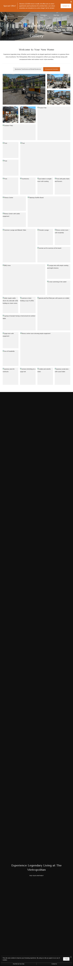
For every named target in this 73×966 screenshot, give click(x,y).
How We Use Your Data (18, 964)
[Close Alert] (71, 2)
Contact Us (54, 964)
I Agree (66, 959)
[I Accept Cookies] (70, 957)
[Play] (24, 89)
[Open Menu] (68, 16)
